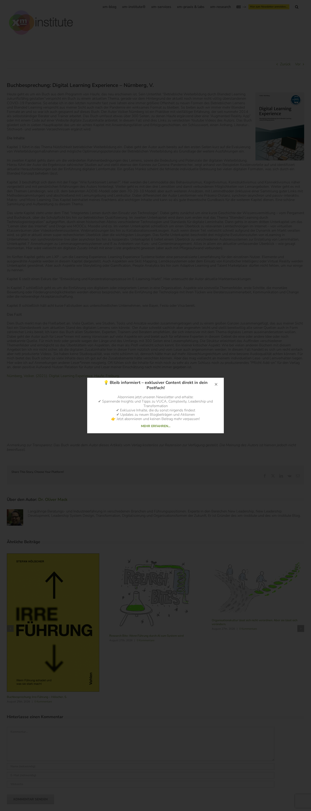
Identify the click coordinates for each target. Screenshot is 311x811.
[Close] (216, 384)
